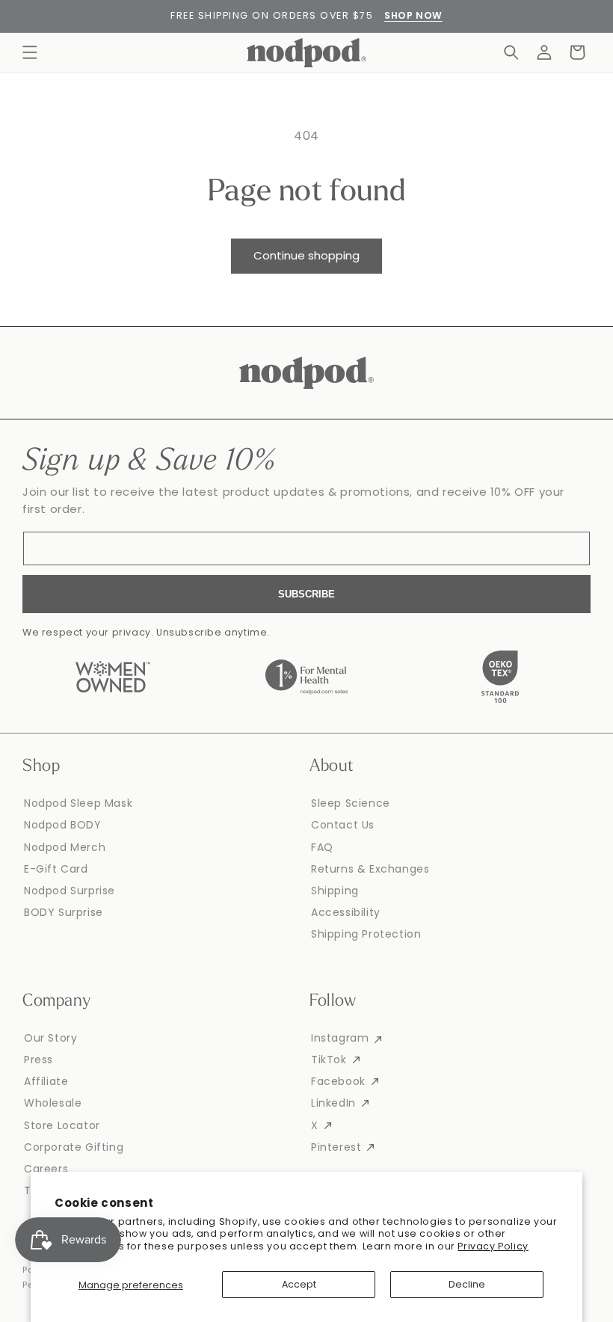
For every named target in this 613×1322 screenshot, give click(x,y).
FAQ (322, 847)
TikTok (329, 1059)
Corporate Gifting (73, 1147)
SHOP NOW (413, 15)
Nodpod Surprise (69, 890)
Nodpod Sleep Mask (78, 803)
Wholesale (52, 1102)
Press (38, 1059)
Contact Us (343, 824)
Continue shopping (306, 255)
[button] (29, 52)
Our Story (50, 1037)
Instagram (340, 1037)
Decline (467, 1284)
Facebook (338, 1081)
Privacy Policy (493, 1246)
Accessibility (346, 912)
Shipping (335, 890)
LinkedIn (333, 1102)
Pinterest (336, 1147)
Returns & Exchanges (370, 868)
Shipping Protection (366, 933)
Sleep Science (350, 803)
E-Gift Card (56, 868)
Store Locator (62, 1125)
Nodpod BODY (63, 824)
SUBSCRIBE (306, 594)
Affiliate (46, 1081)
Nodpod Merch (64, 847)
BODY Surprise (63, 912)
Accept (299, 1284)
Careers (46, 1168)
